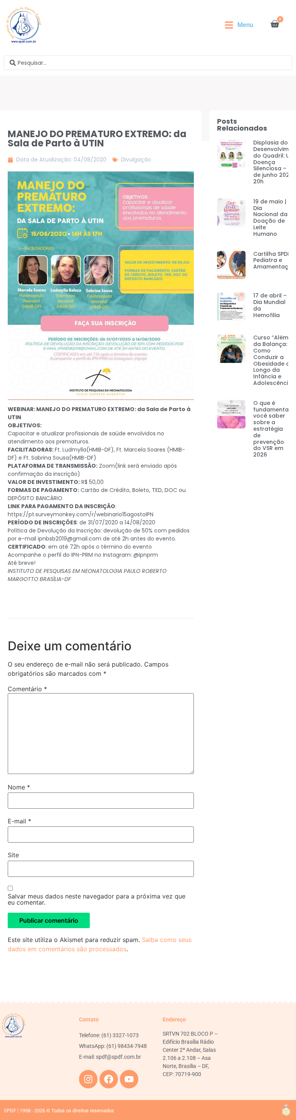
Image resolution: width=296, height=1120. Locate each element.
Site (13, 855)
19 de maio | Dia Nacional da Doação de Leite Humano (270, 218)
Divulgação (136, 159)
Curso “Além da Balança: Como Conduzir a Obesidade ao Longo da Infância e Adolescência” (273, 360)
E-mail (19, 821)
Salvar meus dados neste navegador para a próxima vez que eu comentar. (96, 899)
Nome (19, 787)
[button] (239, 25)
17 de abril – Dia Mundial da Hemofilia (270, 305)
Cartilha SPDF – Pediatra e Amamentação (274, 260)
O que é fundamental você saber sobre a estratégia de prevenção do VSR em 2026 (271, 428)
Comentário (27, 689)
